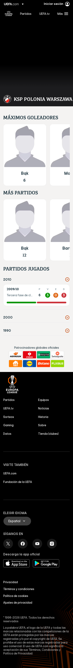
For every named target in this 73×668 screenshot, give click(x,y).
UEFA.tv (8, 408)
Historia (43, 417)
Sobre (42, 425)
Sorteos (8, 417)
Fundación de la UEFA (17, 482)
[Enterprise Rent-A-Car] (43, 354)
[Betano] (43, 363)
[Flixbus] (57, 363)
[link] (25, 14)
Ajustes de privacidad (17, 602)
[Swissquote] (57, 354)
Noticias (43, 408)
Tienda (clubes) (48, 433)
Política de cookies (15, 596)
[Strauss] (29, 354)
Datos (7, 433)
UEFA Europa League (8, 13)
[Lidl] (29, 363)
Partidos (9, 400)
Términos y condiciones (18, 589)
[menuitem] (26, 14)
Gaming (8, 425)
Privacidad (10, 582)
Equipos (43, 400)
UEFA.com (9, 473)
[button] (62, 14)
